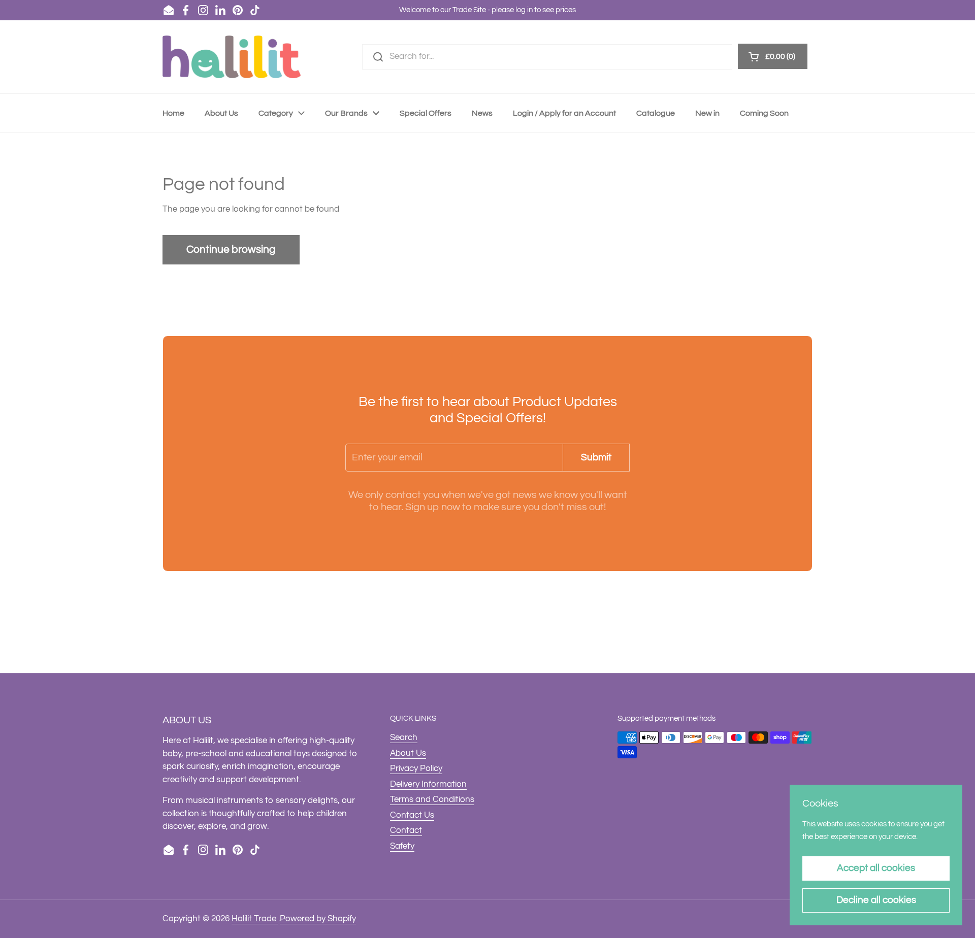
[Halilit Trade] (231, 57)
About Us (408, 753)
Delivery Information (428, 784)
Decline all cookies (876, 900)
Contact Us (412, 815)
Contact (406, 830)
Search (403, 737)
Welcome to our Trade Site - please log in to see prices (487, 10)
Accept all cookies (876, 868)
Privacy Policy (416, 768)
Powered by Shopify (318, 918)
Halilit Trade (255, 918)
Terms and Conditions (432, 799)
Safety (402, 846)
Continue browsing (231, 249)
